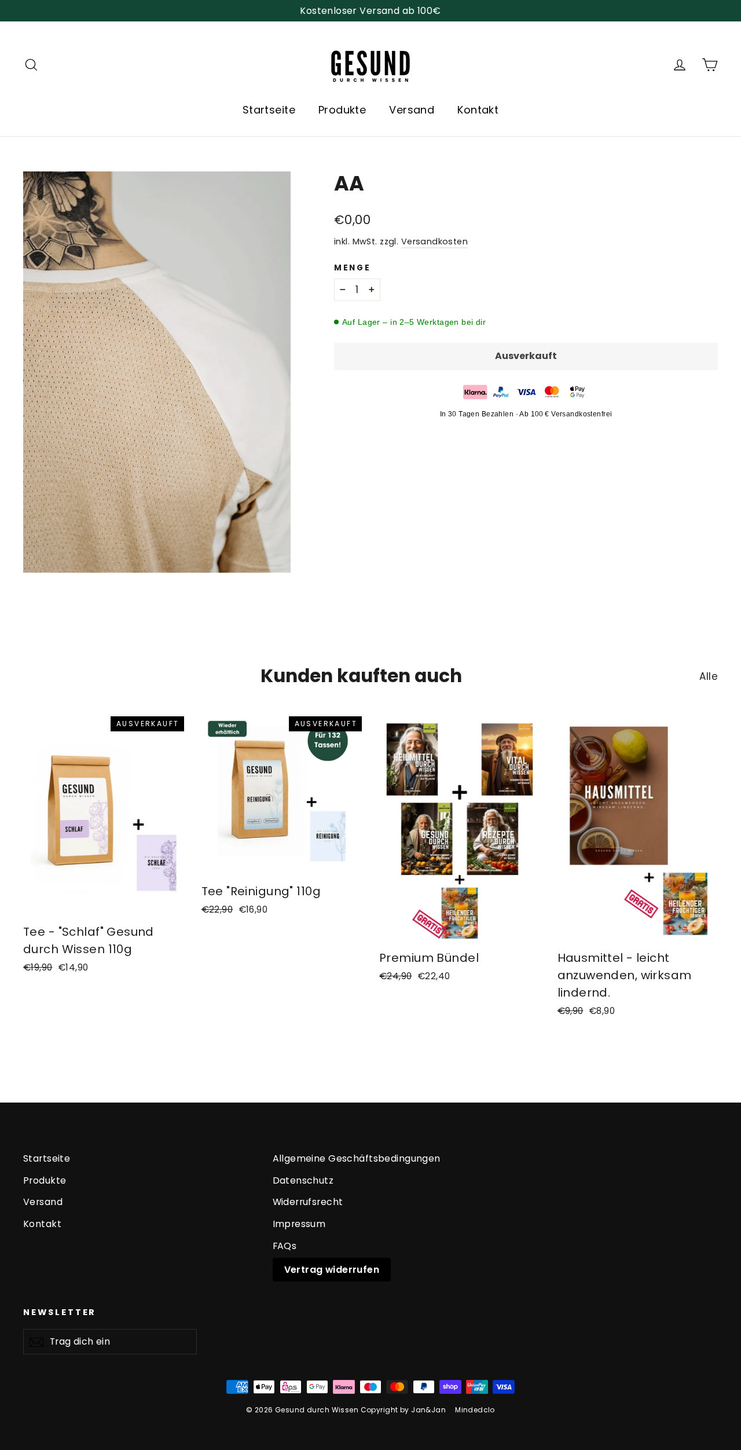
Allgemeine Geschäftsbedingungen (357, 1158)
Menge (352, 268)
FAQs (285, 1246)
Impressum (299, 1224)
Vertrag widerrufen (332, 1269)
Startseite (269, 109)
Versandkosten (434, 241)
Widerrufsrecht (308, 1202)
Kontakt (477, 109)
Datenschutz (303, 1180)
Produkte (342, 109)
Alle (708, 676)
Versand (411, 109)
